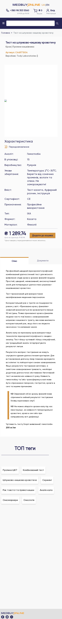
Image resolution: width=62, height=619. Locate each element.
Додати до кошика (42, 235)
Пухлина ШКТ (10, 470)
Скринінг (47, 480)
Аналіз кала (46, 490)
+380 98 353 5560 (19, 10)
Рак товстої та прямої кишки (18, 490)
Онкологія (29, 500)
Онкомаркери (10, 500)
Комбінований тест (33, 470)
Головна (5, 33)
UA (43, 4)
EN (47, 4)
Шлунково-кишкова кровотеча (20, 480)
